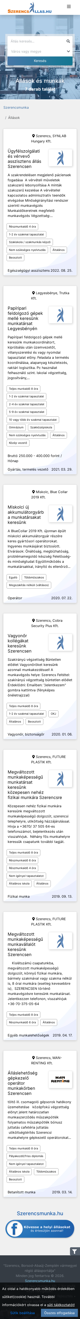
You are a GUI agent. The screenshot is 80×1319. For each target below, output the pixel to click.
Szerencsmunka (16, 107)
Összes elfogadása (59, 1313)
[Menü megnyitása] (69, 6)
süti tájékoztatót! (61, 1305)
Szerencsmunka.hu (40, 1281)
